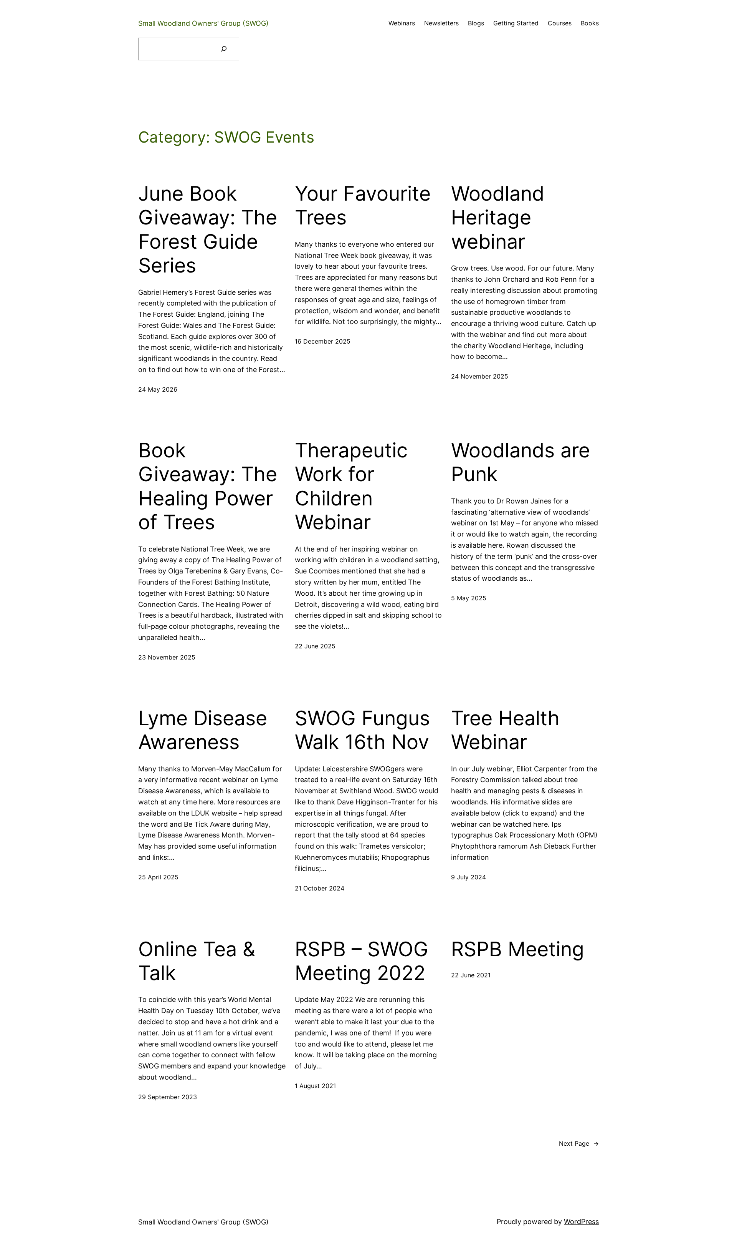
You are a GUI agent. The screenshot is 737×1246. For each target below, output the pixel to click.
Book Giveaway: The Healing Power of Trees (207, 486)
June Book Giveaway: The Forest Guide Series (207, 229)
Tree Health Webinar (505, 730)
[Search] (223, 49)
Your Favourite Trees (363, 205)
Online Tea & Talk (196, 961)
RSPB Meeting (517, 949)
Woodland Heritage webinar (497, 218)
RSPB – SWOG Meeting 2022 (361, 961)
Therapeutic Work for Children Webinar (351, 486)
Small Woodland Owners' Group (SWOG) (203, 23)
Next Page (579, 1143)
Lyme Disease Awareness (202, 730)
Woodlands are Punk (520, 462)
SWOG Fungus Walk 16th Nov (362, 730)
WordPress (581, 1222)
